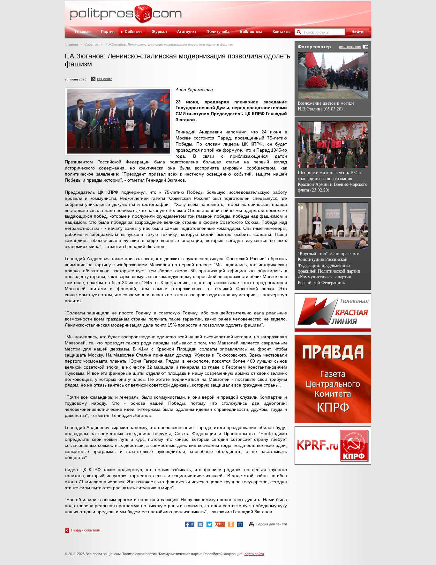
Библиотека (251, 31)
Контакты (281, 31)
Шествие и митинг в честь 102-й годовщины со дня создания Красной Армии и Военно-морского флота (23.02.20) (332, 181)
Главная (83, 31)
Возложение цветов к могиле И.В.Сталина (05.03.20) (326, 106)
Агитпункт (186, 31)
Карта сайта (254, 554)
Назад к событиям (86, 530)
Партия (108, 31)
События (133, 31)
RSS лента (104, 79)
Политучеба (218, 31)
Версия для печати (271, 524)
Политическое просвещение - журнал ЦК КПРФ (143, 17)
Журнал (159, 31)
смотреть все (350, 47)
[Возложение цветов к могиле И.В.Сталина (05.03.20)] (333, 75)
